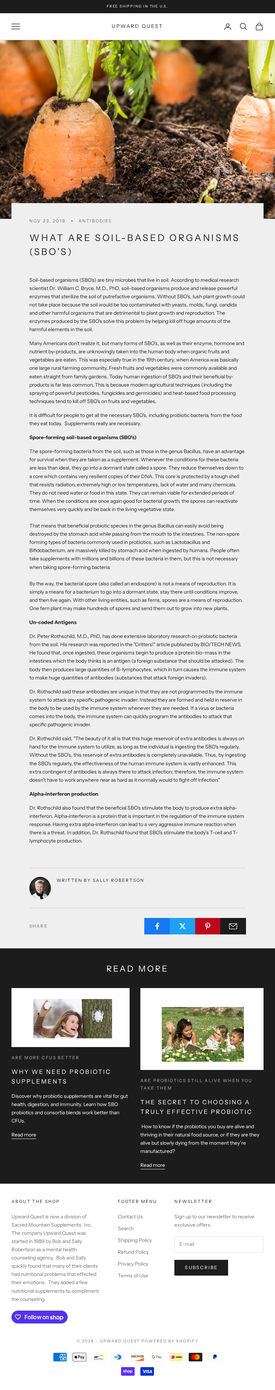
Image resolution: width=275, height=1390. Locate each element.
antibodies (95, 221)
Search (126, 1228)
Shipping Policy (135, 1240)
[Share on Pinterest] (208, 926)
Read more (23, 1134)
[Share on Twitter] (182, 926)
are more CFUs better (45, 1057)
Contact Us (130, 1216)
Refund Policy (133, 1252)
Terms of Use (133, 1275)
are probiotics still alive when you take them (196, 1084)
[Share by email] (233, 926)
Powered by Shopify (169, 1341)
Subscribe (201, 1267)
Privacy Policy (133, 1264)
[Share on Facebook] (157, 926)
